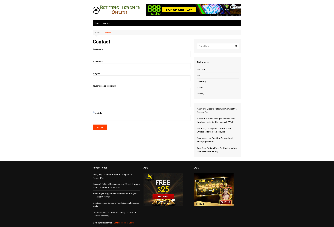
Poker (199, 87)
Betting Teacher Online (124, 223)
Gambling (201, 81)
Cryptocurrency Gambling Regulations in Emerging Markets (116, 205)
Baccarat (201, 69)
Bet (198, 75)
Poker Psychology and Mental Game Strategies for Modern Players (115, 195)
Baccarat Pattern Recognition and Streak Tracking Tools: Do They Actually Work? (116, 186)
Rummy (200, 93)
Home (97, 23)
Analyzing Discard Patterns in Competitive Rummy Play (112, 176)
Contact (106, 23)
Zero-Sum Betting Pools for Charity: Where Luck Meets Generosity (115, 214)
